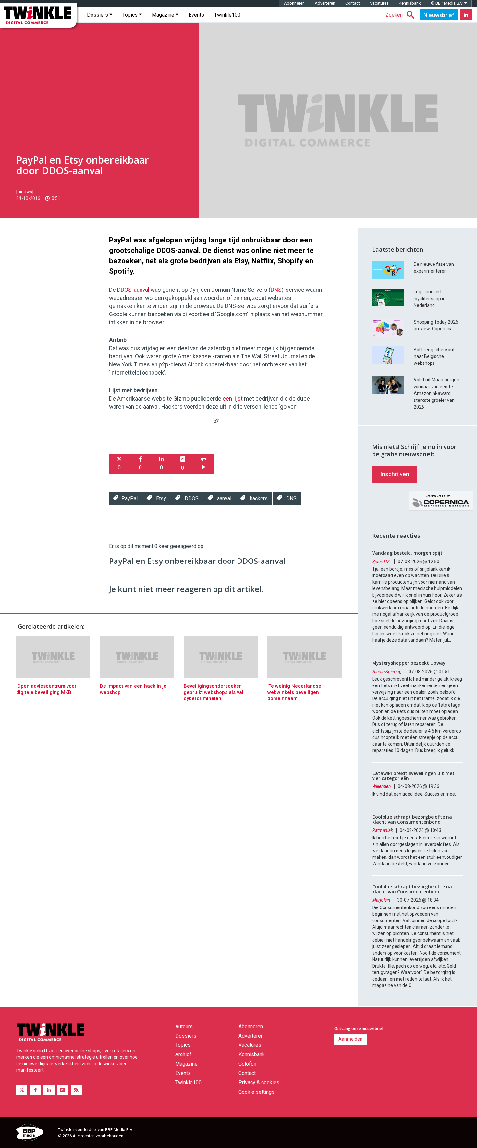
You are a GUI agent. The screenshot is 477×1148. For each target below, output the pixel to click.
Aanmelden (350, 1039)
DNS (276, 290)
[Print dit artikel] (203, 464)
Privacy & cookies (258, 1083)
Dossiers (98, 15)
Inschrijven (394, 474)
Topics (130, 15)
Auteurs (184, 1026)
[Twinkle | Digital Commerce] (38, 15)
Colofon (247, 1064)
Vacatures (379, 3)
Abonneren (294, 3)
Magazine (164, 15)
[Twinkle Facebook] (35, 1090)
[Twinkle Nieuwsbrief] (439, 14)
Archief (183, 1054)
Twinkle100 (227, 15)
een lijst (233, 398)
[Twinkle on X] (21, 1090)
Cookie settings (256, 1092)
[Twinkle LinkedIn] (466, 14)
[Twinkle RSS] (76, 1090)
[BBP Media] (34, 1133)
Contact (352, 3)
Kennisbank (410, 3)
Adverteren (325, 3)
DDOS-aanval (133, 290)
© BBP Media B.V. (447, 3)
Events (196, 15)
